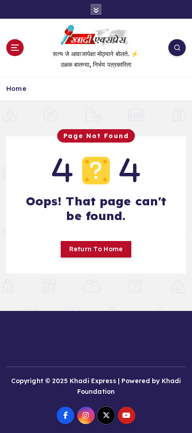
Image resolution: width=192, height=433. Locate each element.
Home (16, 88)
